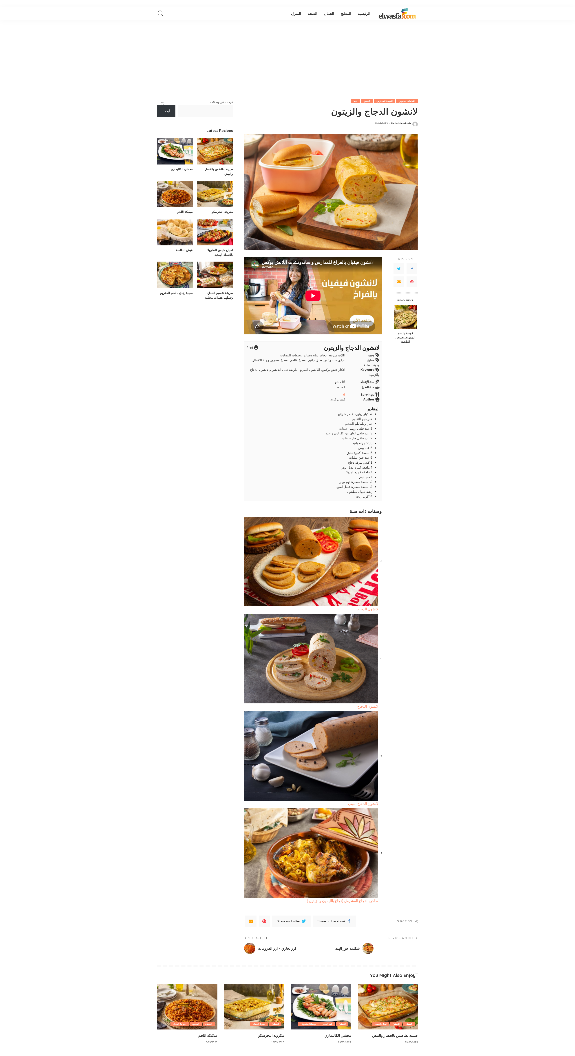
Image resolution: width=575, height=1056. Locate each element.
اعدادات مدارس (407, 101)
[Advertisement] (287, 53)
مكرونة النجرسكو (222, 211)
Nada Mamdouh (401, 123)
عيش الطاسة (184, 250)
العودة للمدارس (384, 101)
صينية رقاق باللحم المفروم (176, 293)
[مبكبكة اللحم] (175, 194)
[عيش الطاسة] (175, 232)
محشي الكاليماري (182, 169)
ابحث (166, 111)
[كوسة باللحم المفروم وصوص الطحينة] (405, 317)
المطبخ (366, 101)
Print (250, 347)
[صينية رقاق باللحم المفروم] (175, 275)
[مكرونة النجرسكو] (215, 194)
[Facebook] (412, 268)
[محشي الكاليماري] (175, 151)
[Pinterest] (412, 281)
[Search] (160, 13)
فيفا (355, 101)
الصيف (409, 1024)
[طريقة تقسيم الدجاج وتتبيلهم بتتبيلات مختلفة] (215, 275)
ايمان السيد (381, 1024)
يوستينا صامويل (308, 1024)
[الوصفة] (397, 13)
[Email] (399, 281)
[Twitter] (399, 268)
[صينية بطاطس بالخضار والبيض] (215, 151)
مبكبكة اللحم (185, 211)
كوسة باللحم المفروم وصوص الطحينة (405, 337)
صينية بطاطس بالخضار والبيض (395, 1035)
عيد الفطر (327, 1024)
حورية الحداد (259, 1024)
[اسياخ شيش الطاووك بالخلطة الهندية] (215, 232)
